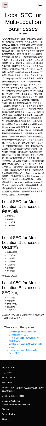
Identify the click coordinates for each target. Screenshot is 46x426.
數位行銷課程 (37, 45)
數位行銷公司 (18, 97)
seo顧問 (10, 72)
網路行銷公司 (17, 51)
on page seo (12, 78)
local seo (38, 152)
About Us (6, 419)
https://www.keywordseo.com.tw (16, 404)
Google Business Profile (13, 396)
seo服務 (14, 45)
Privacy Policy (8, 414)
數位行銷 (6, 48)
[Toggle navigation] (40, 4)
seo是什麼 (15, 48)
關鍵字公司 (37, 48)
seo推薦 (26, 63)
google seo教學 (34, 112)
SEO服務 (16, 318)
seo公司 (36, 60)
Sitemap (5, 409)
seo (6, 127)
